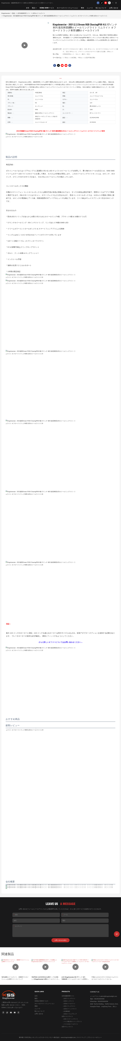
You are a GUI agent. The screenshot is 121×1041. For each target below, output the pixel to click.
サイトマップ (81, 1037)
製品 (13, 13)
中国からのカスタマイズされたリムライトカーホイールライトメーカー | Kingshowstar (105, 978)
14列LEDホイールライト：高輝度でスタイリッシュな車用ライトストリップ (14, 978)
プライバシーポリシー (95, 1037)
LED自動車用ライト (23, 13)
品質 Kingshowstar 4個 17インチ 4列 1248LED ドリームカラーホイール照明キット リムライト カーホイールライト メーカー (75, 978)
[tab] (60, 77)
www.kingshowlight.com (68, 1037)
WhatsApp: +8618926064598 (99, 1001)
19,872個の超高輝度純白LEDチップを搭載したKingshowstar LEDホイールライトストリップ (45, 978)
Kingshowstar (5, 13)
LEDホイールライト (38, 13)
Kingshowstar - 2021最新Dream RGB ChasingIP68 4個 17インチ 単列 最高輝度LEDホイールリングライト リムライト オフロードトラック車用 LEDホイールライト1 (55, 16)
